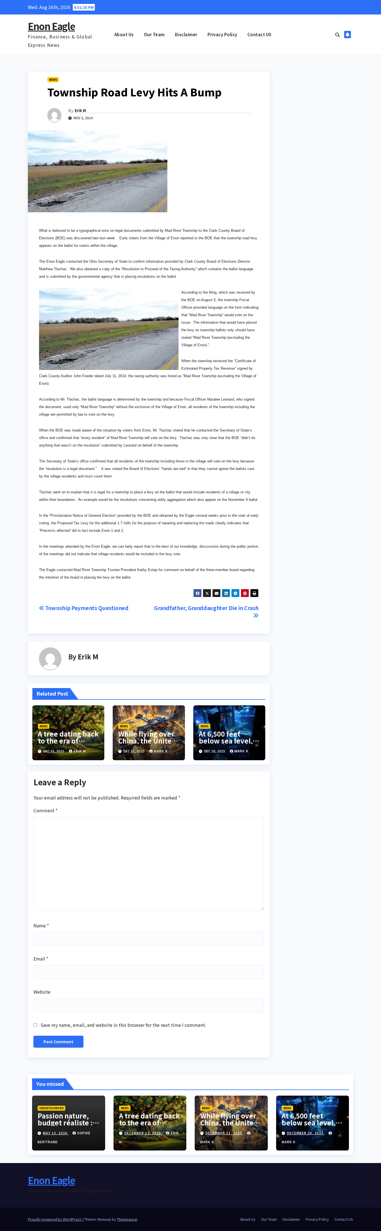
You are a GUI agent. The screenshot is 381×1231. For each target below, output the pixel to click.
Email (40, 958)
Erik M (80, 110)
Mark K (161, 751)
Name (41, 925)
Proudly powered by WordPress (55, 1219)
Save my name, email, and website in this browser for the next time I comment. (123, 1025)
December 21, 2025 (143, 1132)
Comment (45, 810)
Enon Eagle (51, 26)
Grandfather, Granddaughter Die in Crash (206, 608)
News (53, 79)
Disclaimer (186, 34)
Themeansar (127, 1219)
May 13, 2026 (56, 1132)
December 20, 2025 (306, 1132)
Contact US (259, 34)
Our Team (154, 34)
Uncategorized (51, 1108)
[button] (337, 34)
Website (41, 991)
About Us (124, 34)
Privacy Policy (222, 34)
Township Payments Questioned (86, 608)
